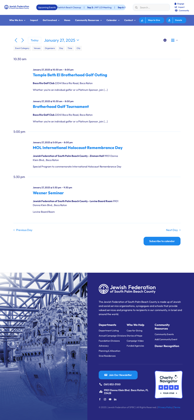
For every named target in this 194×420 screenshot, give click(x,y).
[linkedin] (115, 399)
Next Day (172, 230)
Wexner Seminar (48, 192)
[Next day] (22, 40)
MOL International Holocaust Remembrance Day (78, 147)
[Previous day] (15, 40)
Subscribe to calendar (162, 241)
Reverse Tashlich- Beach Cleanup (121, 7)
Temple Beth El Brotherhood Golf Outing (70, 74)
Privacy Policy (165, 407)
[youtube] (110, 399)
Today (34, 40)
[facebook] (100, 399)
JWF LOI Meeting (83, 7)
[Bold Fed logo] (16, 6)
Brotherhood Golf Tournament (61, 106)
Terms (177, 407)
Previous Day (24, 230)
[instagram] (105, 399)
